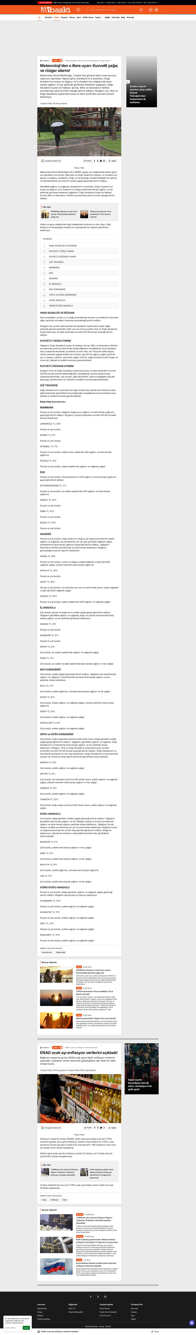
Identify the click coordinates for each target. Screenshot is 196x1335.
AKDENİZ (51, 278)
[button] (156, 9)
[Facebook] (90, 1296)
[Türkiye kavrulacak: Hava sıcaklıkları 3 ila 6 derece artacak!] (99, 214)
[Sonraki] (155, 82)
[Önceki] (128, 82)
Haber (79, 967)
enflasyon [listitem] (54, 1200)
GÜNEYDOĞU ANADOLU (58, 305)
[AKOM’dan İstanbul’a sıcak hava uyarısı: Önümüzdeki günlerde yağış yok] (59, 214)
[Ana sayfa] (39, 17)
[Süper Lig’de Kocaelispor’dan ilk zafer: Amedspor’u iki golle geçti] (142, 1068)
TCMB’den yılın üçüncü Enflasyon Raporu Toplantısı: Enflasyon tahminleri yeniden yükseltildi (94, 1220)
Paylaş (156, 1331)
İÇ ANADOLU (53, 284)
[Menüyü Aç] (78, 9)
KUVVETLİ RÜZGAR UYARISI (60, 256)
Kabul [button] (26, 1328)
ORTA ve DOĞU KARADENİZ (60, 295)
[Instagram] (105, 1296)
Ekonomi (80, 1214)
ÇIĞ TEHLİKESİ (53, 262)
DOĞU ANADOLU (55, 300)
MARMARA (52, 267)
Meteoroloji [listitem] (60, 952)
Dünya (79, 1260)
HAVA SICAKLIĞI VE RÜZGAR (60, 246)
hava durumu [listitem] (47, 952)
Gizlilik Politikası (10, 1328)
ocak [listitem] (64, 1200)
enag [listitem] (44, 1200)
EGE (48, 273)
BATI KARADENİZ (55, 289)
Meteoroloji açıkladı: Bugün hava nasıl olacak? (96, 1018)
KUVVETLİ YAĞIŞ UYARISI (59, 251)
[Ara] (150, 9)
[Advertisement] (98, 38)
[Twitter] (98, 1296)
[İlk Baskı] (55, 9)
